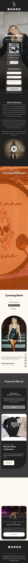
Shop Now (14, 407)
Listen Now (14, 62)
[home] (14, 4)
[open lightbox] (14, 149)
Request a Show (15, 305)
